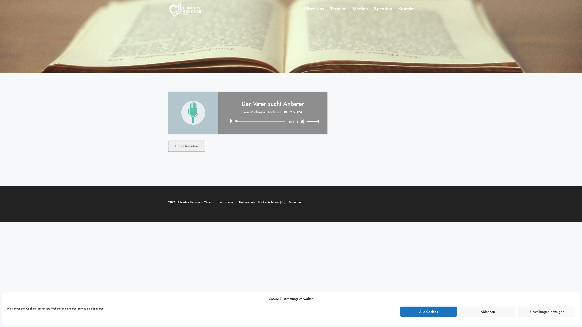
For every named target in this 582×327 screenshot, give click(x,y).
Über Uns (314, 9)
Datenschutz (247, 202)
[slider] (312, 121)
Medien (360, 9)
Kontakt (406, 9)
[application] (272, 121)
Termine (338, 9)
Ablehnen (488, 311)
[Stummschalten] (303, 121)
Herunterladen (186, 146)
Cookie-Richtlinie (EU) (271, 202)
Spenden (383, 9)
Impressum (225, 202)
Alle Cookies (428, 311)
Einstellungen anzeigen (546, 311)
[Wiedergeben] (231, 121)
